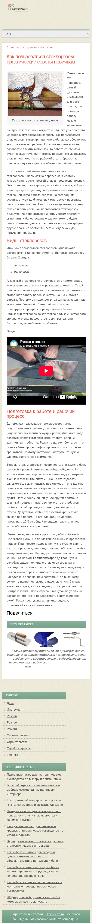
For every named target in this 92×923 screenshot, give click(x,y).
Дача (10, 703)
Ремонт (12, 729)
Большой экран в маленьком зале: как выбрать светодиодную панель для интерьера (33, 790)
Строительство (17, 742)
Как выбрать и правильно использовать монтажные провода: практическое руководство (34, 886)
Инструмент (47, 47)
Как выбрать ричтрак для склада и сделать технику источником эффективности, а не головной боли (32, 856)
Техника (12, 754)
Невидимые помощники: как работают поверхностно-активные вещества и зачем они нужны (34, 815)
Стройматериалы (19, 748)
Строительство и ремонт (22, 47)
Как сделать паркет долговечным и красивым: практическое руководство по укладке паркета (35, 830)
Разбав (12, 716)
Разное (12, 722)
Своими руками (18, 735)
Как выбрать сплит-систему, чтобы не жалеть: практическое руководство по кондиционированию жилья (33, 871)
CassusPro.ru (55, 914)
